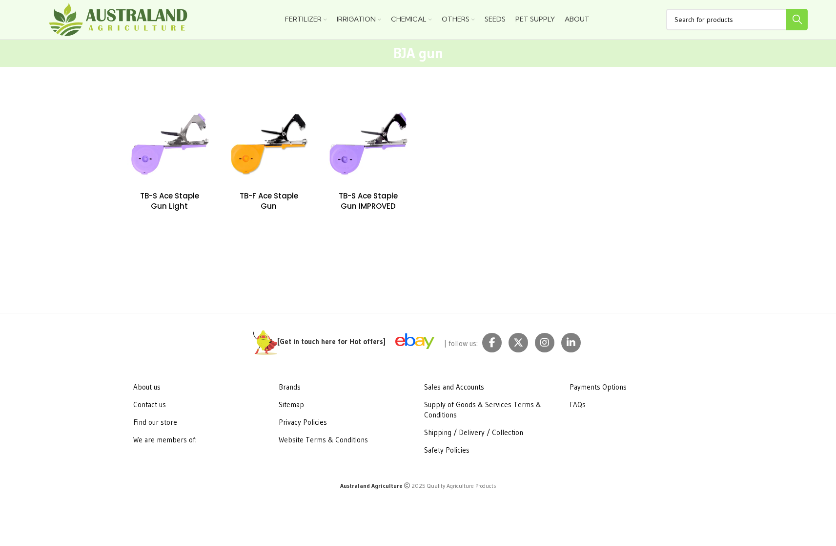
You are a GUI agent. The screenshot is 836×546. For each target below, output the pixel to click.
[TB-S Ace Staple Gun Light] (169, 143)
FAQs (578, 404)
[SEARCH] (797, 19)
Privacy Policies (303, 422)
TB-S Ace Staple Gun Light (169, 201)
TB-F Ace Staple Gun (269, 201)
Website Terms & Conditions (323, 439)
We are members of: (165, 439)
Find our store (155, 422)
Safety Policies (446, 450)
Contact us (149, 404)
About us (147, 387)
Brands (290, 387)
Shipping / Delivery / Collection (473, 432)
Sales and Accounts (454, 387)
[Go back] (379, 53)
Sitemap (291, 404)
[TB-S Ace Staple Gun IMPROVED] (368, 143)
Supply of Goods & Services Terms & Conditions (482, 409)
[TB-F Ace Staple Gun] (268, 143)
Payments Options (598, 387)
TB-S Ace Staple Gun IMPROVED (368, 201)
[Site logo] (118, 18)
